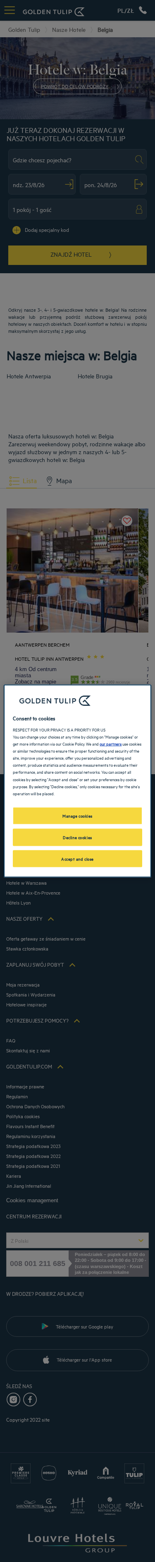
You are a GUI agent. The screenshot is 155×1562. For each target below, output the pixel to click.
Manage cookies (77, 815)
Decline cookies (77, 836)
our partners (111, 743)
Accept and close (77, 858)
